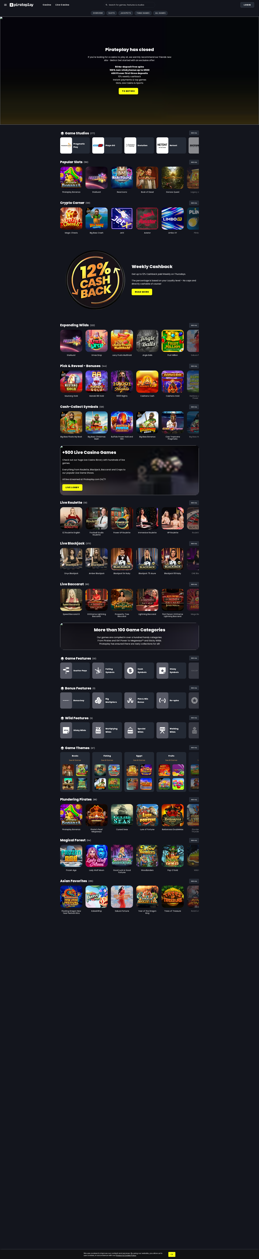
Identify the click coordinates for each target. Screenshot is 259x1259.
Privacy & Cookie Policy (126, 1255)
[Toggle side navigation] (5, 5)
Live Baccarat (72, 584)
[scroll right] (256, 13)
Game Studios (77, 133)
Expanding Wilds (74, 325)
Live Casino (62, 4)
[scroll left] (3, 13)
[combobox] (129, 5)
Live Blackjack (72, 543)
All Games (160, 13)
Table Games (143, 13)
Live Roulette (71, 502)
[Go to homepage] (21, 5)
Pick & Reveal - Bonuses (80, 366)
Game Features (78, 658)
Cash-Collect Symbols (79, 406)
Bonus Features (78, 688)
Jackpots (125, 13)
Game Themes (77, 748)
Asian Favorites (73, 881)
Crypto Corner (72, 203)
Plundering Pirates (76, 799)
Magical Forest (73, 840)
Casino (47, 4)
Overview (98, 13)
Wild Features (77, 718)
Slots (111, 13)
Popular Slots (71, 162)
